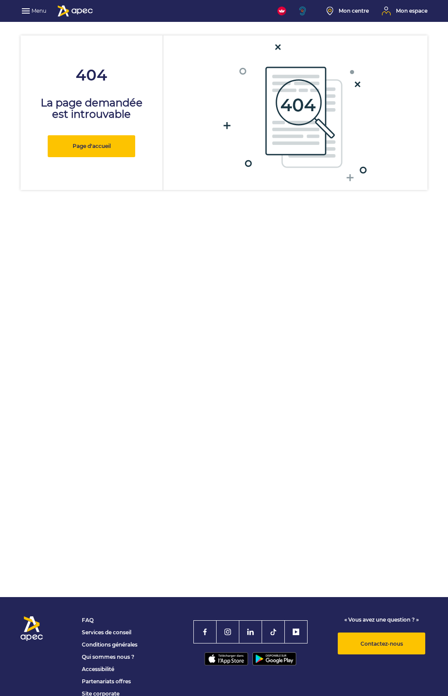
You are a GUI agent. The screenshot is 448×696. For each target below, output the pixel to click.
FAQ (88, 620)
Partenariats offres (106, 681)
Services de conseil (106, 632)
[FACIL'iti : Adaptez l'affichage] (282, 11)
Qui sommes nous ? (108, 657)
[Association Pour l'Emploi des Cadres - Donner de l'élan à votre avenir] (75, 11)
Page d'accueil (92, 146)
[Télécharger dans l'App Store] (226, 658)
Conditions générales (109, 644)
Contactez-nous (381, 643)
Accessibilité (98, 669)
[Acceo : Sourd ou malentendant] (306, 11)
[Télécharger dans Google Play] (274, 658)
